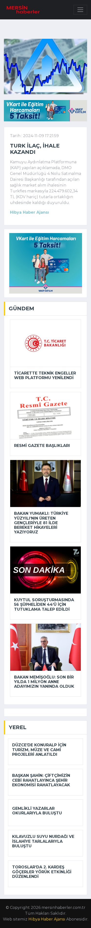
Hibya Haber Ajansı (46, 919)
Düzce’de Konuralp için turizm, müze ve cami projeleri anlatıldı (39, 749)
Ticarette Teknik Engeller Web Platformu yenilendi (45, 375)
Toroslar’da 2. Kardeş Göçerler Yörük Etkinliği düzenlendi (41, 872)
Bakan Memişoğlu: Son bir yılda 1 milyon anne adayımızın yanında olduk (44, 682)
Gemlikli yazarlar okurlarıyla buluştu (37, 810)
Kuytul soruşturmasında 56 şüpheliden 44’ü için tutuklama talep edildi (44, 604)
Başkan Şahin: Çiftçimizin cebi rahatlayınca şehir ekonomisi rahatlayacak (41, 780)
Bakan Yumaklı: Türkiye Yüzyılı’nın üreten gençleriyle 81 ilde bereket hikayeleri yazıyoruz (41, 522)
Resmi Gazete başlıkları (42, 445)
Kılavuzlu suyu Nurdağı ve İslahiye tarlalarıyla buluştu (43, 841)
